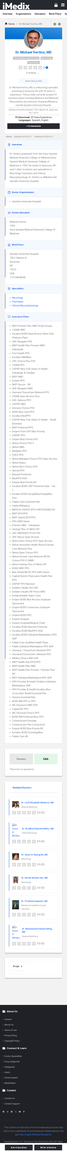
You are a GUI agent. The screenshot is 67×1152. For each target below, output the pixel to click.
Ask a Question (19, 1147)
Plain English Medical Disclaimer (35, 1134)
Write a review (48, 1147)
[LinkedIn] (12, 1112)
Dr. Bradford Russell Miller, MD (38, 828)
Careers (8, 1019)
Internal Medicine (29, 807)
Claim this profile (33, 81)
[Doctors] (16, 6)
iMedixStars (9, 1083)
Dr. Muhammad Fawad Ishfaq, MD (37, 930)
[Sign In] (56, 5)
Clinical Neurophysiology (26, 58)
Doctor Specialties (13, 1056)
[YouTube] (20, 1112)
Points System (11, 1077)
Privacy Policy (10, 1035)
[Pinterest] (24, 1112)
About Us (8, 1024)
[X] (16, 1112)
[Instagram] (8, 1112)
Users (7, 1072)
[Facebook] (3, 1112)
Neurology (46, 58)
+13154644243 (33, 126)
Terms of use (10, 1030)
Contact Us (9, 1098)
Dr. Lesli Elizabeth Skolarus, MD (37, 802)
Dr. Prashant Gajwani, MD (34, 901)
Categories (9, 1067)
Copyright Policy (12, 1041)
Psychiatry (33, 62)
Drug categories (12, 1061)
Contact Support (12, 1103)
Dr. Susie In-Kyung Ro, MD (34, 854)
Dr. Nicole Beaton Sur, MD (34, 878)
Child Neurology (29, 833)
